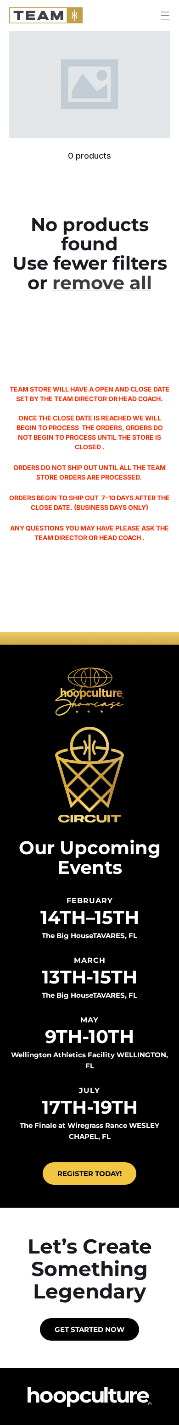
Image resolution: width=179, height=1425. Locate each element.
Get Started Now (89, 1329)
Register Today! (89, 1173)
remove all (102, 283)
